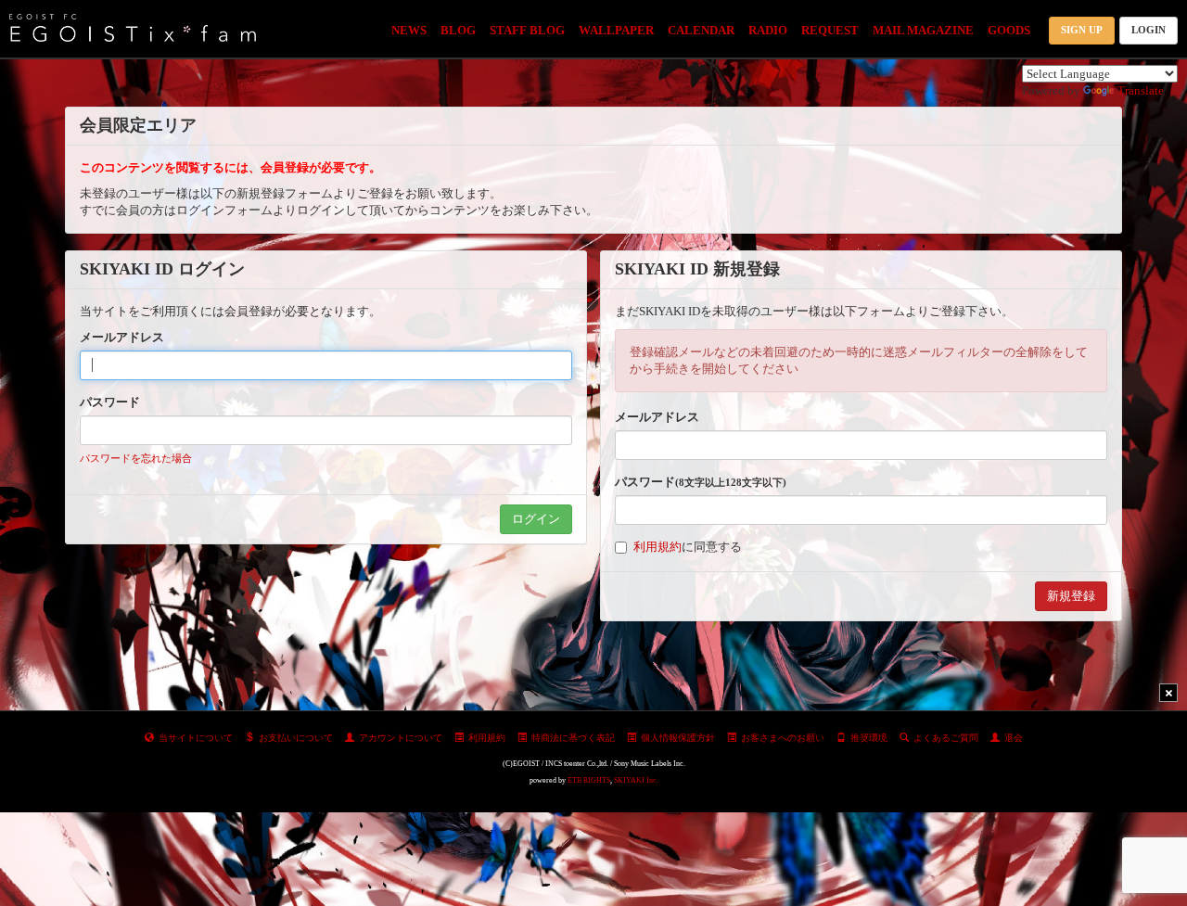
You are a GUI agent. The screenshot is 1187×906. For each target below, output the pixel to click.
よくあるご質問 (945, 738)
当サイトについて (196, 738)
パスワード (110, 402)
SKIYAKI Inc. (636, 780)
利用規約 (657, 547)
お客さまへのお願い (782, 738)
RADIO (767, 30)
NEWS (409, 30)
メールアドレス (122, 337)
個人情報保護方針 (678, 738)
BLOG (458, 30)
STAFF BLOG (527, 30)
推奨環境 (868, 738)
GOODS (1009, 30)
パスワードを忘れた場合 (136, 458)
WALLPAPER (616, 30)
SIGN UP (1082, 29)
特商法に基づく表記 (573, 738)
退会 (1013, 738)
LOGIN (1148, 29)
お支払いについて (296, 738)
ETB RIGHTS (589, 780)
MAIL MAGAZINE (923, 30)
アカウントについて (400, 738)
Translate (1140, 90)
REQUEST (830, 30)
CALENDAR (701, 30)
